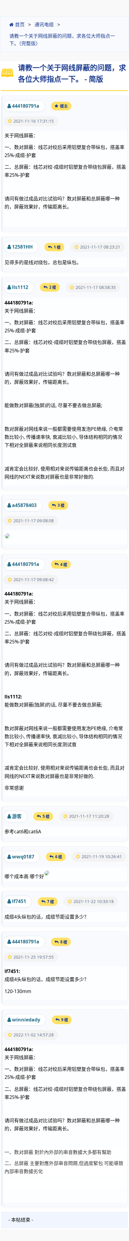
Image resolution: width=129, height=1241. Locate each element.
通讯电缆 (44, 24)
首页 (19, 24)
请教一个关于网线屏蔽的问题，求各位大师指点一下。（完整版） (62, 40)
